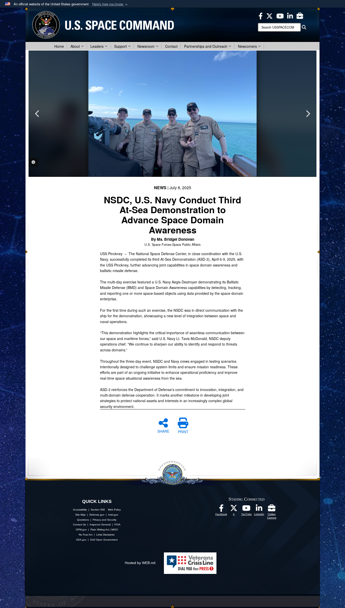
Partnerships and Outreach (205, 46)
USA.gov (81, 539)
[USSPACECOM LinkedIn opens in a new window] (290, 15)
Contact (171, 46)
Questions (83, 519)
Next (308, 114)
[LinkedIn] (259, 509)
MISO (114, 529)
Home (59, 46)
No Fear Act (85, 534)
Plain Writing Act (99, 529)
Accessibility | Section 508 (89, 509)
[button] (110, 4)
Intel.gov (113, 514)
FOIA (117, 524)
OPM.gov (81, 529)
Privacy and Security (104, 519)
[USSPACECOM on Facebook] (221, 509)
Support (120, 46)
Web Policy (114, 509)
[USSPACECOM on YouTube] (280, 15)
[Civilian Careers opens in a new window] (300, 15)
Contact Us (79, 524)
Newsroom (146, 46)
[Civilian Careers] (271, 509)
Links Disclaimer (105, 534)
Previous (37, 114)
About (75, 46)
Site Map (80, 514)
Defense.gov (96, 514)
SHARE (163, 431)
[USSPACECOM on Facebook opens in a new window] (261, 15)
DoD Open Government (104, 539)
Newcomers (247, 46)
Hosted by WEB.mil (140, 563)
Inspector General (100, 524)
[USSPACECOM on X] (234, 509)
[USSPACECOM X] (269, 15)
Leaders (97, 46)
